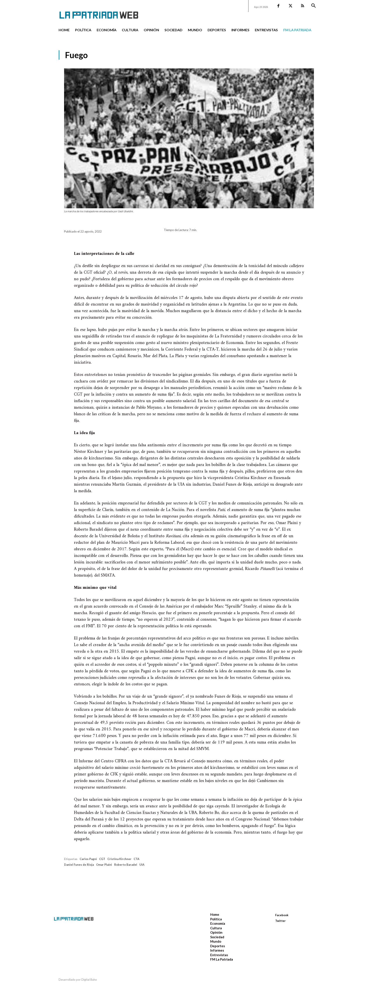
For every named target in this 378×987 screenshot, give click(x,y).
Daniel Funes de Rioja (79, 864)
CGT (102, 859)
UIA (141, 864)
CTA (136, 859)
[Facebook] (278, 6)
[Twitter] (290, 6)
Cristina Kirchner (119, 859)
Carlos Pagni (88, 859)
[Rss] (302, 6)
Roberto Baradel (125, 864)
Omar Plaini (104, 864)
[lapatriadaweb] (105, 11)
